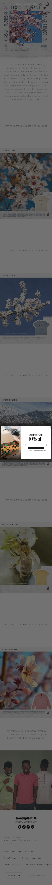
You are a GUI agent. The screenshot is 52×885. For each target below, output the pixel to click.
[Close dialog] (50, 427)
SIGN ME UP (36, 447)
